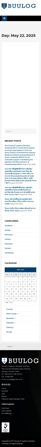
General (8, 248)
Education (9, 244)
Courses (9, 309)
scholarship (9, 253)
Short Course (11, 314)
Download (5, 408)
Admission (9, 235)
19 (7, 294)
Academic (9, 226)
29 (20, 299)
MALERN (5, 391)
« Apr (6, 302)
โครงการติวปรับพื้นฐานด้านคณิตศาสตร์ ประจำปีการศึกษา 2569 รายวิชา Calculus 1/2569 (19, 201)
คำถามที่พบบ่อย (6, 413)
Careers (8, 239)
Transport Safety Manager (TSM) (13, 399)
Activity (7, 230)
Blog (3, 394)
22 (20, 294)
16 (25, 289)
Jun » (11, 302)
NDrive (4, 396)
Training (9, 327)
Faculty (9, 332)
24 (29, 294)
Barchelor (10, 318)
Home (9, 346)
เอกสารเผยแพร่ (6, 411)
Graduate (10, 323)
